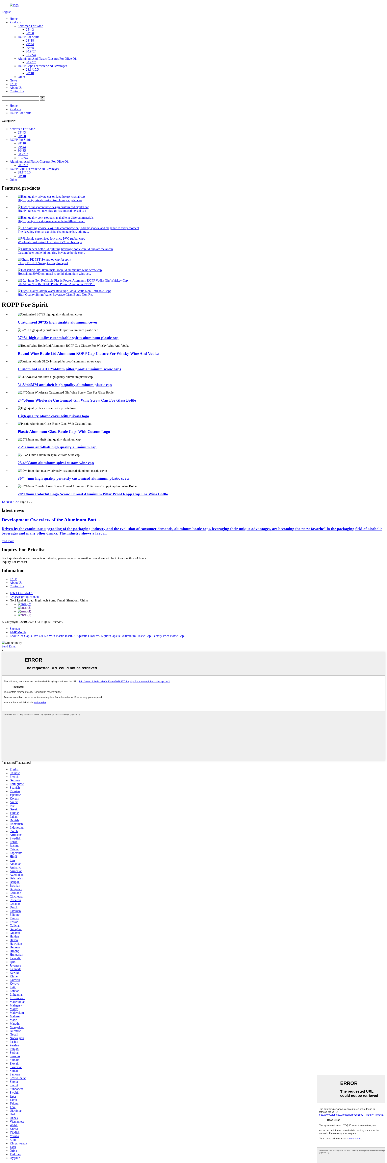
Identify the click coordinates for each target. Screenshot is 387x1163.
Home (14, 18)
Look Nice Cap (19, 636)
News (13, 80)
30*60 (30, 33)
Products (15, 22)
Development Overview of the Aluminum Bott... (51, 519)
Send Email (9, 646)
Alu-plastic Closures (86, 636)
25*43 (30, 29)
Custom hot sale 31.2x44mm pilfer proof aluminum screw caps (69, 369)
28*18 (30, 40)
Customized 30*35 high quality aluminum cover (57, 322)
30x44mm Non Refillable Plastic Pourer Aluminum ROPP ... (56, 284)
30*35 (30, 47)
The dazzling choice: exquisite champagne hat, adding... (53, 231)
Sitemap (15, 628)
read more (8, 541)
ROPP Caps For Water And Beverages (42, 66)
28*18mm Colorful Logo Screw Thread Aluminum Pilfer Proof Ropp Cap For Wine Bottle (93, 494)
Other (21, 76)
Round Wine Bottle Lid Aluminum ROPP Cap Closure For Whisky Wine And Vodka (88, 353)
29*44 (30, 44)
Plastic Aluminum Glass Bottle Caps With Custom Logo (64, 431)
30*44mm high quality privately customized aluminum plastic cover (74, 478)
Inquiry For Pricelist (14, 562)
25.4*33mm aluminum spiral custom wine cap (56, 463)
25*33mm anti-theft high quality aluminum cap (57, 447)
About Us (16, 87)
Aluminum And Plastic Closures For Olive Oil (47, 58)
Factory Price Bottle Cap (168, 636)
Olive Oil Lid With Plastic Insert (51, 636)
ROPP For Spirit (28, 37)
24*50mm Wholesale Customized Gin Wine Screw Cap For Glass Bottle (77, 400)
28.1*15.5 (32, 69)
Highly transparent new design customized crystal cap (52, 210)
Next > (10, 501)
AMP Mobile (18, 632)
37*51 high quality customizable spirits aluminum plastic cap (68, 338)
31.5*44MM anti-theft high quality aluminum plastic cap (65, 385)
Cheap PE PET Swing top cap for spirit (43, 263)
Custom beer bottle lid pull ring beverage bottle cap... (51, 252)
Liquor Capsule (111, 636)
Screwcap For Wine (30, 26)
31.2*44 (31, 55)
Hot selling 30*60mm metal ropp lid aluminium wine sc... (54, 273)
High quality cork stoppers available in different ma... (51, 221)
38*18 (30, 73)
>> (17, 501)
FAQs (13, 84)
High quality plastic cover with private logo (53, 416)
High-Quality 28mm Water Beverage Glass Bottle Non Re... (56, 294)
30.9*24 (31, 51)
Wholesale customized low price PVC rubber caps (50, 242)
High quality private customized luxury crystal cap (50, 200)
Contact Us (17, 91)
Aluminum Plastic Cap (136, 636)
